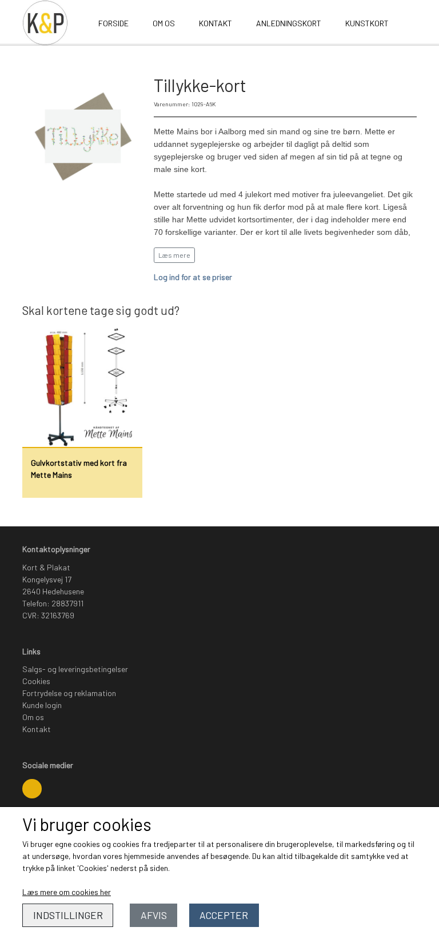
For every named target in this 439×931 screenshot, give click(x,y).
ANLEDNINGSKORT (288, 23)
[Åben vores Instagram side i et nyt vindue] (32, 788)
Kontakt (215, 23)
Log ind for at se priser (193, 277)
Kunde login (42, 705)
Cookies (36, 681)
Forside (113, 23)
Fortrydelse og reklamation (69, 693)
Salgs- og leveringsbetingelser (75, 669)
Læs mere (174, 255)
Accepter (223, 915)
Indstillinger (68, 915)
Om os (164, 23)
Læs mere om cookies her (66, 892)
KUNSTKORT (367, 23)
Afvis (154, 915)
